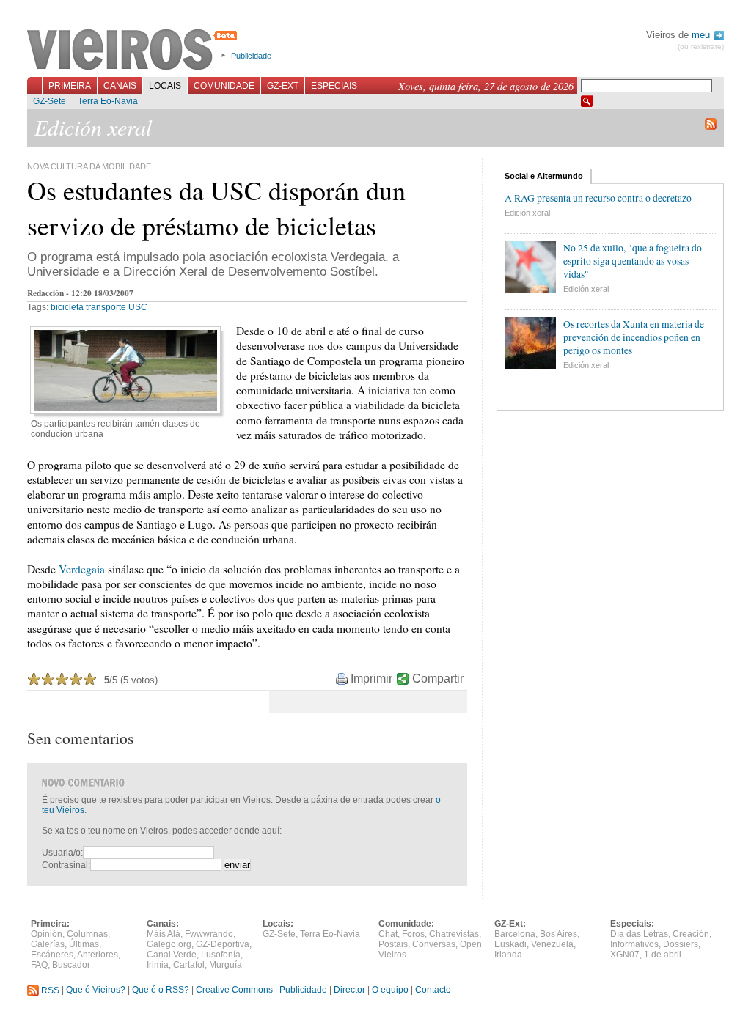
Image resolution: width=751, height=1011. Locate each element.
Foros (413, 934)
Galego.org (169, 944)
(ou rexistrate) (701, 47)
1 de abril (662, 954)
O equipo (390, 990)
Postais (393, 944)
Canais (119, 86)
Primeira (69, 86)
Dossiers (680, 944)
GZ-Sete (49, 101)
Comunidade (224, 86)
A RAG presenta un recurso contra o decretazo (598, 198)
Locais (165, 86)
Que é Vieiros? (95, 990)
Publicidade (251, 55)
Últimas (84, 944)
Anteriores (97, 954)
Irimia (158, 965)
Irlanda (508, 954)
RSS (49, 990)
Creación (691, 934)
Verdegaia (82, 569)
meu (702, 34)
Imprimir (371, 678)
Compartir (438, 678)
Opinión (46, 934)
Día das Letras (639, 934)
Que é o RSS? (160, 990)
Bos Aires (558, 934)
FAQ (39, 965)
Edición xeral (527, 212)
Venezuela (552, 944)
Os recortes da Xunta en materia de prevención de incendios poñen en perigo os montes (633, 337)
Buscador (71, 965)
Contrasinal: (66, 865)
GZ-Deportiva (222, 944)
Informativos (634, 944)
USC (137, 307)
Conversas (433, 944)
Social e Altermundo (544, 176)
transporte (106, 307)
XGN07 (625, 954)
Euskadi (510, 944)
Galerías (48, 944)
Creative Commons (234, 990)
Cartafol (189, 965)
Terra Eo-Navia (108, 101)
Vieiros (134, 50)
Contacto (433, 990)
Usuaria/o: (62, 853)
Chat (388, 934)
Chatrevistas (454, 934)
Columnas (87, 934)
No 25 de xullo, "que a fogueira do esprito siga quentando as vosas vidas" (632, 261)
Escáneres (52, 954)
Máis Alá (163, 934)
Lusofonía (221, 954)
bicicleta (67, 307)
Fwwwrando (209, 934)
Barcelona (514, 934)
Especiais (334, 86)
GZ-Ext (282, 86)
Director (349, 990)
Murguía (225, 965)
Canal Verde (172, 954)
